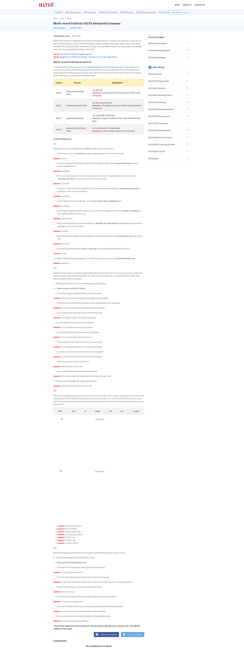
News (177, 4)
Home (55, 18)
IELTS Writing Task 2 (108, 12)
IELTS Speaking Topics (146, 12)
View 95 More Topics (180, 12)
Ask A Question (59, 28)
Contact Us (199, 4)
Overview (58, 12)
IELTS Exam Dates (73, 12)
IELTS (62, 18)
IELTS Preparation (167, 12)
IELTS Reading (126, 12)
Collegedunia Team (61, 36)
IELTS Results (90, 12)
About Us (187, 4)
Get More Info (75, 28)
